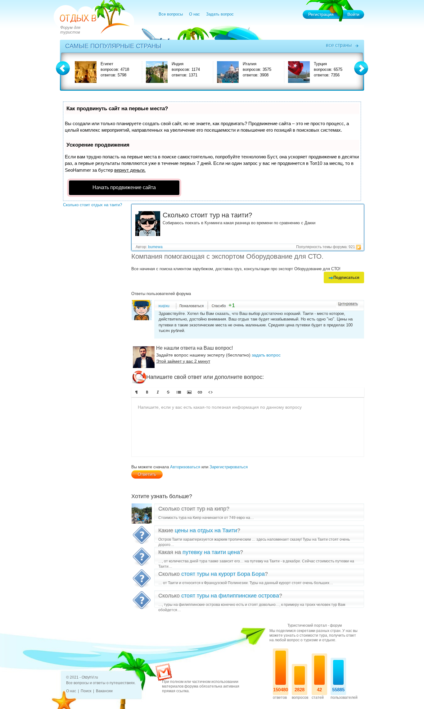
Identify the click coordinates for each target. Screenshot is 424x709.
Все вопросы (171, 14)
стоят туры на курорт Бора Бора (223, 574)
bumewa (155, 247)
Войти (353, 14)
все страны (339, 45)
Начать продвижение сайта (124, 187)
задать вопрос (266, 354)
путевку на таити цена (211, 552)
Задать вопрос (220, 14)
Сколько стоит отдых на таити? (92, 204)
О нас (194, 14)
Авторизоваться (185, 467)
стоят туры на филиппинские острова (230, 596)
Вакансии (104, 691)
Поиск (86, 691)
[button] (136, 392)
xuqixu (163, 306)
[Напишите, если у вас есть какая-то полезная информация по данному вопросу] (247, 427)
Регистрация (321, 14)
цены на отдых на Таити (206, 530)
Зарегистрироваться (229, 467)
